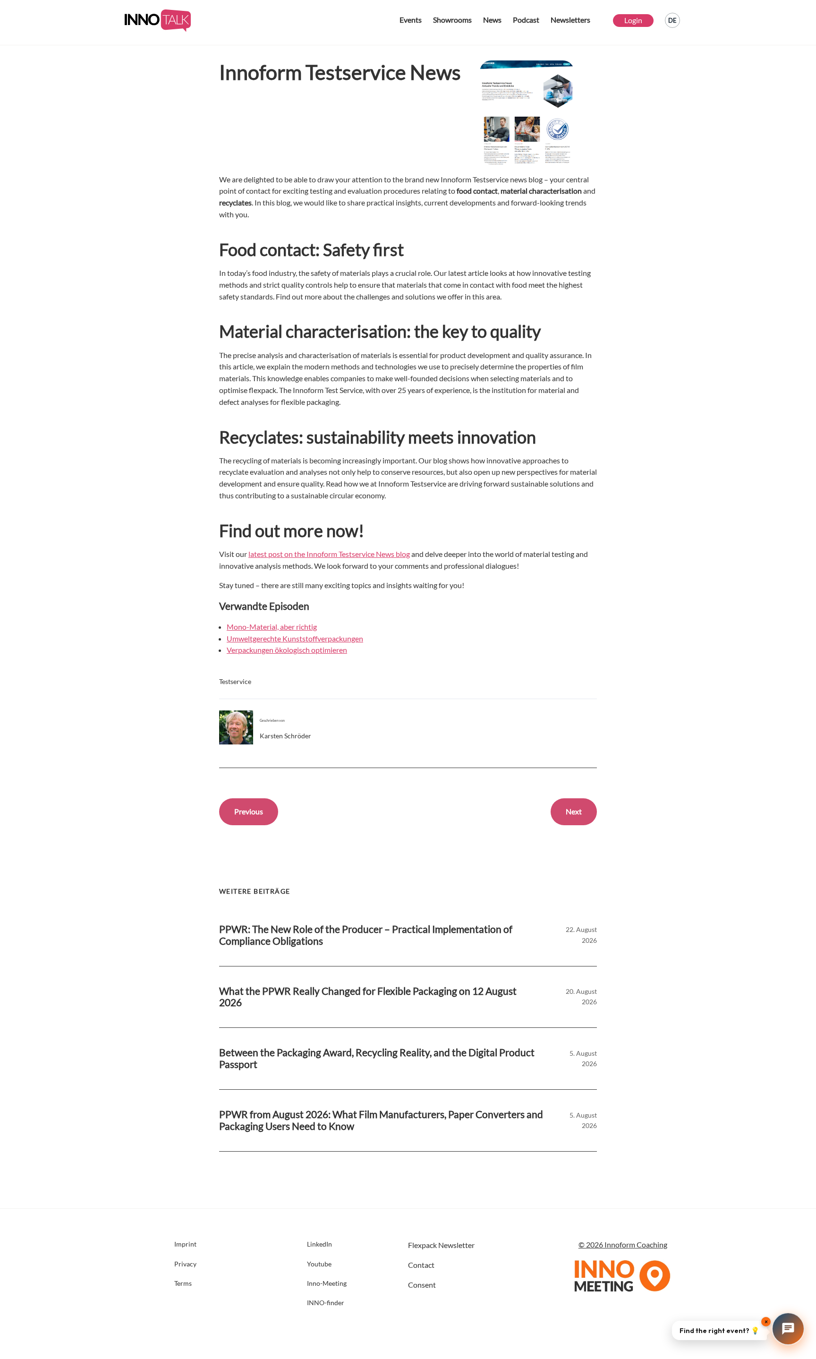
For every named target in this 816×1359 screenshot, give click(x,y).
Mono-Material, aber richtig (272, 626)
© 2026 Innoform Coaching (622, 1244)
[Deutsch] (672, 20)
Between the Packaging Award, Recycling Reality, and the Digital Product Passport (377, 1058)
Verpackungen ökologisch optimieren (287, 649)
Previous (248, 811)
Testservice (235, 681)
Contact (421, 1264)
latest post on (271, 553)
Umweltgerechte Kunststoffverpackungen (295, 638)
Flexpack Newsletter (441, 1244)
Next (574, 811)
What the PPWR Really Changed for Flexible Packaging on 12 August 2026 (368, 997)
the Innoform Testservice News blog (352, 553)
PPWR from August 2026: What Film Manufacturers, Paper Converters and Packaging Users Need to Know (381, 1120)
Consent (422, 1284)
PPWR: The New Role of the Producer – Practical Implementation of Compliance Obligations (365, 935)
